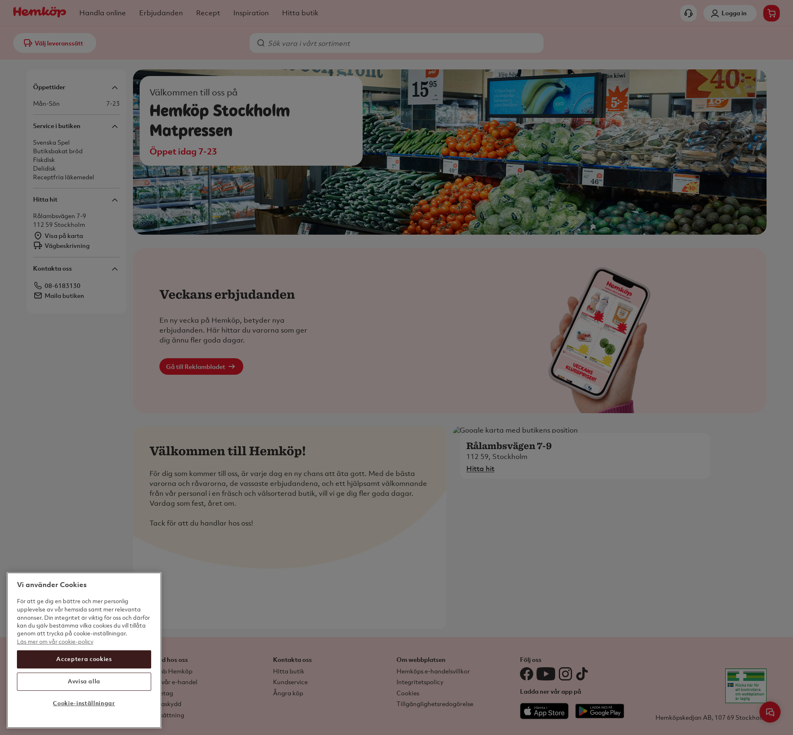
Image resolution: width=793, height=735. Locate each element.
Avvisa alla (84, 681)
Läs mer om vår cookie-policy (55, 641)
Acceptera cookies (84, 659)
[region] (84, 650)
